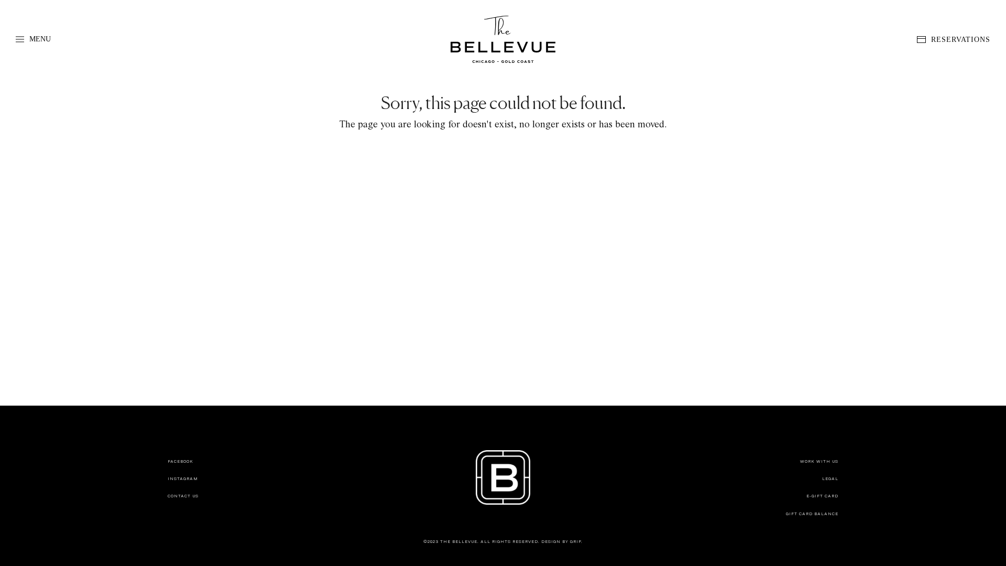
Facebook (180, 461)
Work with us (819, 461)
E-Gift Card (822, 495)
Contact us (183, 495)
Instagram (183, 478)
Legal (830, 478)
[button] (33, 39)
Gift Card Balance (812, 513)
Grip (575, 541)
